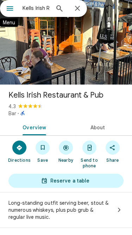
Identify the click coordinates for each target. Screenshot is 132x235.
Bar (12, 113)
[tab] (33, 126)
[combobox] (36, 8)
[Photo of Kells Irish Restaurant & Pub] (66, 42)
